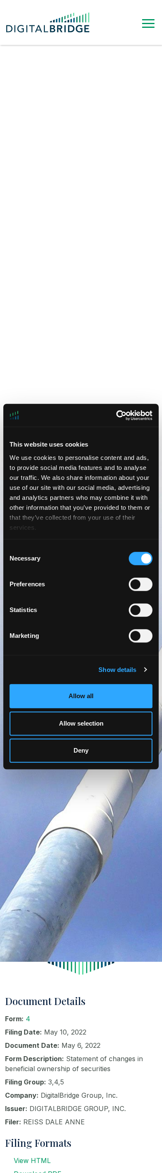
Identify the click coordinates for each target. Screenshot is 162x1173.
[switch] (140, 584)
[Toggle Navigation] (148, 22)
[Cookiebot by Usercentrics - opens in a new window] (116, 415)
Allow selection (81, 723)
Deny (81, 750)
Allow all (81, 695)
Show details (117, 669)
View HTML (32, 1160)
